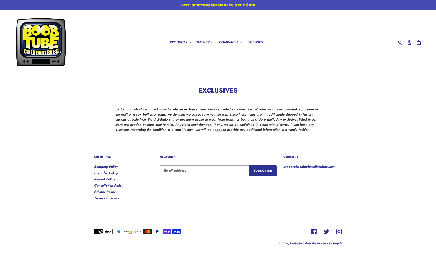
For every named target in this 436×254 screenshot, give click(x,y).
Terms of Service (106, 198)
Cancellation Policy (108, 185)
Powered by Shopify (329, 243)
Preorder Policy (106, 173)
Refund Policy (104, 179)
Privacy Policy (104, 191)
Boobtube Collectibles (303, 243)
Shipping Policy (106, 166)
